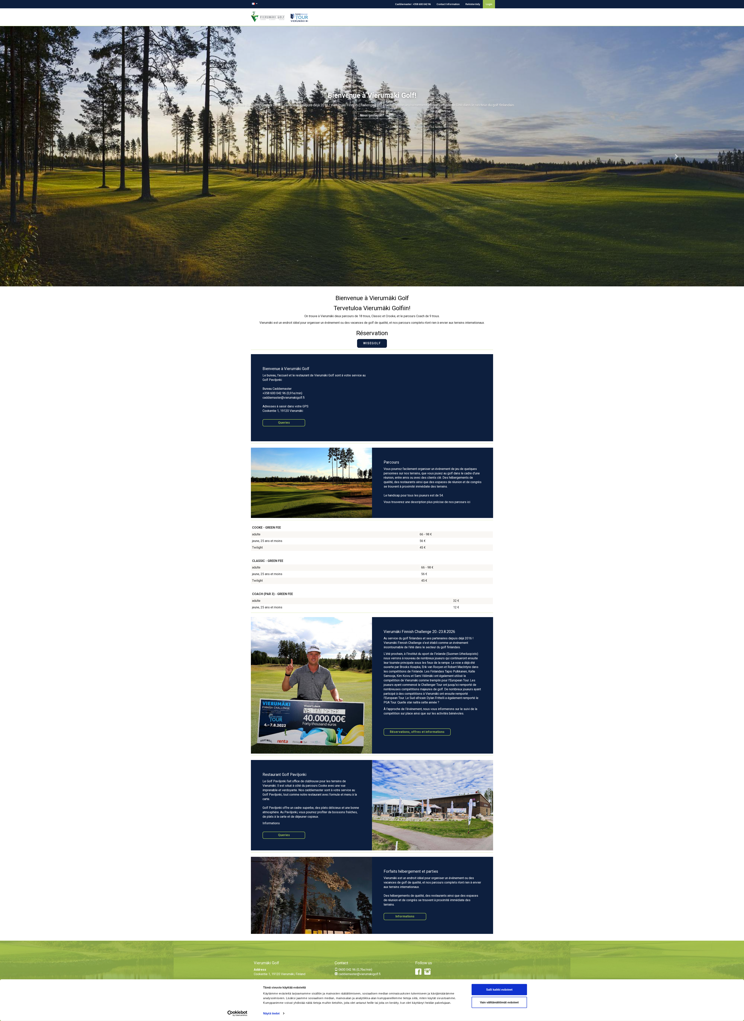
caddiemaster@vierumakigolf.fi (359, 974)
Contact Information (448, 4)
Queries (284, 422)
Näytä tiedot (271, 1013)
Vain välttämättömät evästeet (499, 1002)
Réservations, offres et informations (417, 732)
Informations (404, 916)
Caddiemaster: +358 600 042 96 (413, 4)
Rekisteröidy (472, 4)
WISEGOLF (372, 343)
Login (489, 4)
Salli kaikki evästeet (499, 989)
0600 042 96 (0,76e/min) (355, 969)
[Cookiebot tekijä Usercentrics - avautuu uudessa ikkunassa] (237, 1013)
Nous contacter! (372, 115)
